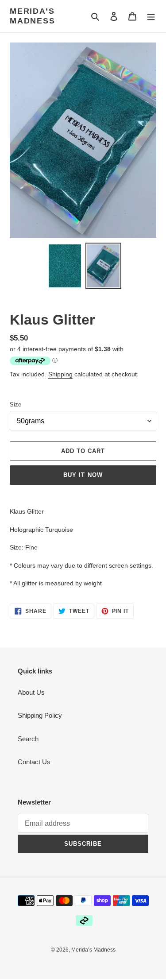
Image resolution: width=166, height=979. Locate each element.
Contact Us (34, 762)
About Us (31, 692)
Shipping (60, 374)
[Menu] (151, 16)
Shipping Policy (40, 715)
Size (15, 404)
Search (28, 739)
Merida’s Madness (32, 16)
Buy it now (82, 475)
